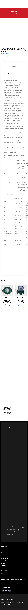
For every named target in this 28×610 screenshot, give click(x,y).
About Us (12, 602)
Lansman (3, 556)
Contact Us (17, 602)
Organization (4, 558)
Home (2, 602)
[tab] (14, 66)
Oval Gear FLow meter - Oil (12, 13)
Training (3, 565)
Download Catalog (6, 604)
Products (7, 602)
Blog (22, 602)
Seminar (3, 563)
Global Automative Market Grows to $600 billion (13, 579)
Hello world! (4, 575)
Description (14, 66)
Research (3, 560)
